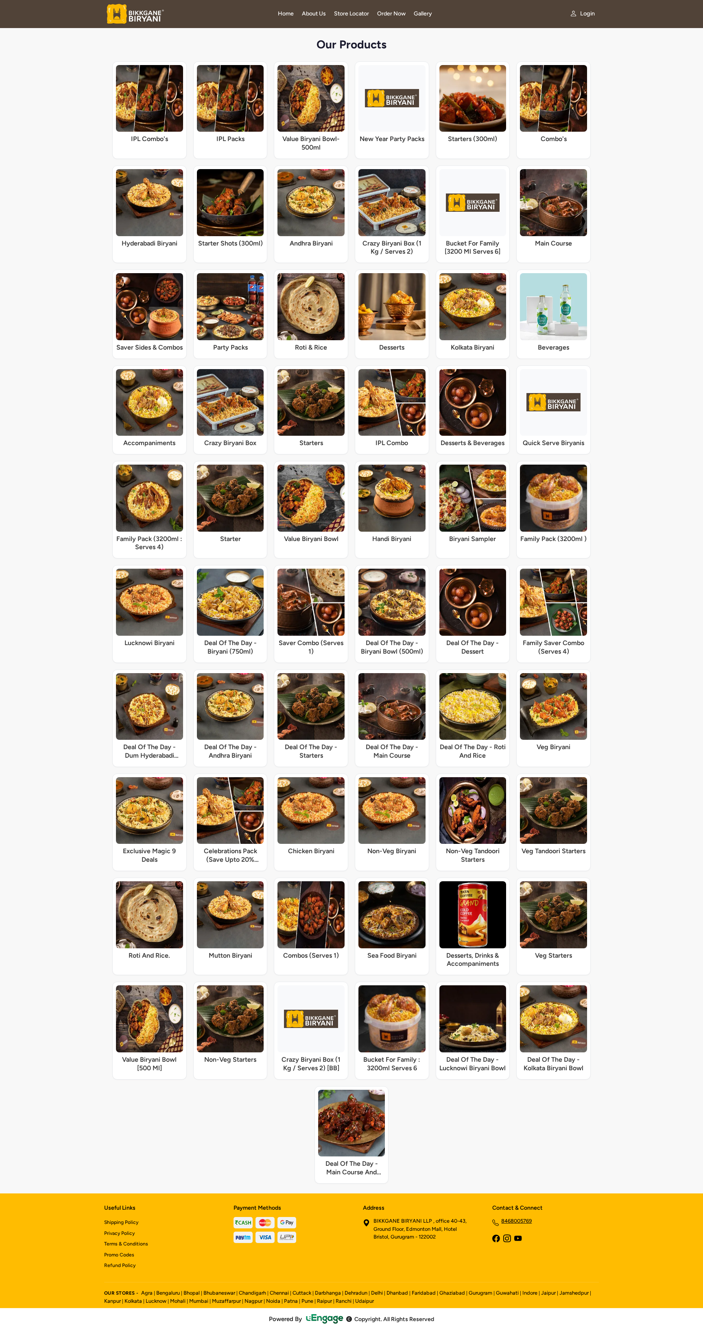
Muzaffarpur (226, 1301)
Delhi (377, 1293)
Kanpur (112, 1301)
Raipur (324, 1301)
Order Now (391, 13)
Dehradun (356, 1293)
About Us (314, 13)
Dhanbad (397, 1293)
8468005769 (516, 1221)
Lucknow (156, 1301)
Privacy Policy (119, 1233)
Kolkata (133, 1301)
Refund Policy (119, 1265)
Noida (273, 1301)
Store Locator (351, 13)
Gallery (423, 13)
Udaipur (364, 1301)
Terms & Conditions (126, 1244)
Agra (147, 1293)
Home (286, 13)
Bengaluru (168, 1293)
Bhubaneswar (219, 1293)
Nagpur (253, 1301)
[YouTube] (518, 1239)
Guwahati (507, 1293)
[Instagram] (507, 1239)
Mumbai (198, 1301)
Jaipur (548, 1293)
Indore (529, 1293)
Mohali (178, 1301)
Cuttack (302, 1293)
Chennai (279, 1293)
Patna (291, 1301)
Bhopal (191, 1293)
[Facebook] (496, 1239)
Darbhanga (328, 1293)
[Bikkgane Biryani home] (186, 13)
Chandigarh (252, 1293)
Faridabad (424, 1293)
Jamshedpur (574, 1293)
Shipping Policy (121, 1222)
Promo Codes (119, 1255)
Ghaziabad (452, 1293)
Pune (307, 1301)
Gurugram (480, 1293)
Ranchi (344, 1301)
